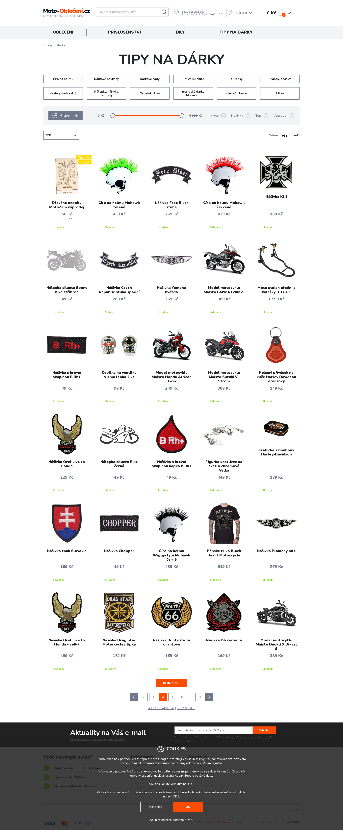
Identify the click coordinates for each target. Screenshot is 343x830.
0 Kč (271, 13)
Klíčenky (236, 79)
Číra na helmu (63, 79)
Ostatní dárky (150, 93)
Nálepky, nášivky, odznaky (106, 93)
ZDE (176, 796)
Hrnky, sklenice (193, 79)
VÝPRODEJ (186, 708)
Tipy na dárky (55, 45)
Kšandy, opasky (280, 79)
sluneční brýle (236, 93)
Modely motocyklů (63, 93)
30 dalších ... (171, 683)
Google (163, 759)
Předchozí (134, 697)
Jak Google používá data (195, 776)
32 (199, 696)
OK (188, 807)
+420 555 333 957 (193, 12)
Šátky (280, 93)
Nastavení (155, 807)
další (209, 697)
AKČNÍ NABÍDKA (161, 708)
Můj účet (241, 13)
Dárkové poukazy (106, 79)
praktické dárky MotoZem (193, 93)
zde (189, 820)
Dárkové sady (150, 79)
